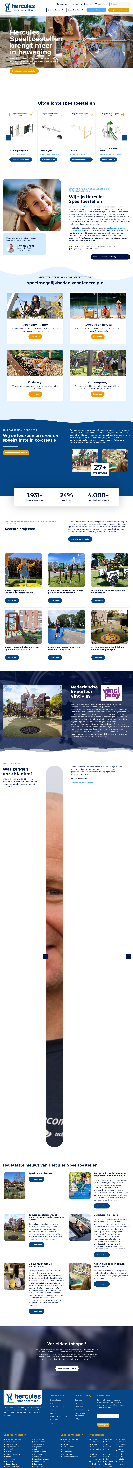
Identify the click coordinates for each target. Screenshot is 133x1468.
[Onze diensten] (82, 10)
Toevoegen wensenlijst (51, 159)
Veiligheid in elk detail (106, 1215)
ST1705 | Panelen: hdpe (79, 149)
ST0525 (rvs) (15, 150)
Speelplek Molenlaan (41, 1173)
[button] (8, 137)
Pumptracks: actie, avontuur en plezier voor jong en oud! (110, 1174)
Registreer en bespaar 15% (20, 114)
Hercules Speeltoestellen (83, 207)
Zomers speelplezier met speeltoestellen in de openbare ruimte (46, 1217)
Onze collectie (54, 10)
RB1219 (43, 150)
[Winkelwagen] (92, 3)
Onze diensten (74, 10)
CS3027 (104, 150)
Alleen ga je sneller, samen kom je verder (109, 1265)
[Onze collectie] (62, 10)
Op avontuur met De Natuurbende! (40, 1265)
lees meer (35, 337)
